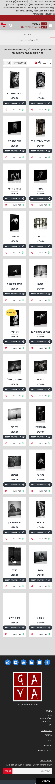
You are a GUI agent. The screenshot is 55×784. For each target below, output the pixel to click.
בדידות (14, 427)
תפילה (40, 379)
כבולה (40, 522)
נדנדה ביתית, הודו (40, 141)
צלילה (14, 474)
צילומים (30, 40)
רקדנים (40, 236)
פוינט (14, 570)
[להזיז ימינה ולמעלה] (40, 780)
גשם (40, 570)
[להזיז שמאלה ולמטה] (38, 782)
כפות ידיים (14, 617)
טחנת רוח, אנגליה (14, 379)
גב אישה (14, 236)
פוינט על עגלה (14, 283)
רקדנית (14, 331)
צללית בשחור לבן (40, 331)
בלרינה (40, 474)
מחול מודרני (14, 188)
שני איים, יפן (14, 522)
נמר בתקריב (14, 141)
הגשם (40, 283)
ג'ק (40, 93)
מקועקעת (40, 427)
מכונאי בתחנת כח (14, 93)
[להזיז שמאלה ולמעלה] (38, 780)
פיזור (40, 188)
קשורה (40, 617)
